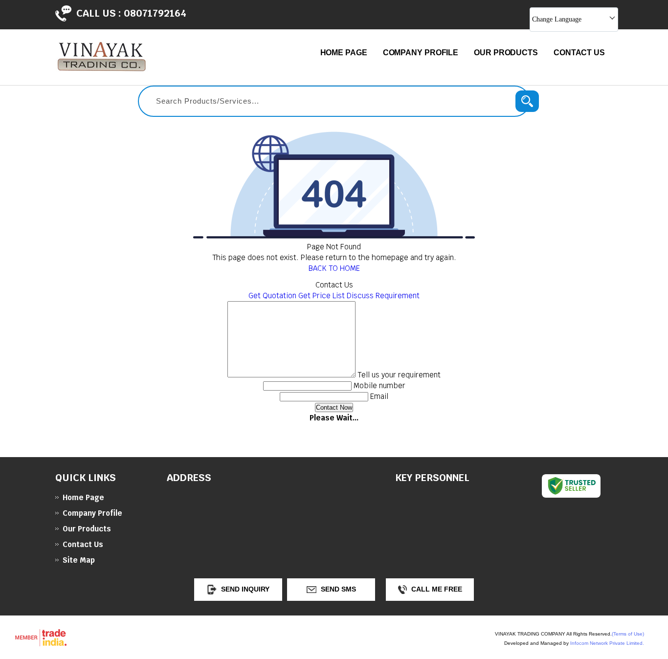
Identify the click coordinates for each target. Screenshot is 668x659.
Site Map (79, 560)
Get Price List (321, 295)
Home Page (343, 52)
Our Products (506, 52)
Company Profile (421, 52)
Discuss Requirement (383, 295)
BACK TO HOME (334, 268)
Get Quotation (272, 295)
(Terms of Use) (628, 634)
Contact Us (579, 52)
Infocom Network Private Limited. (607, 643)
